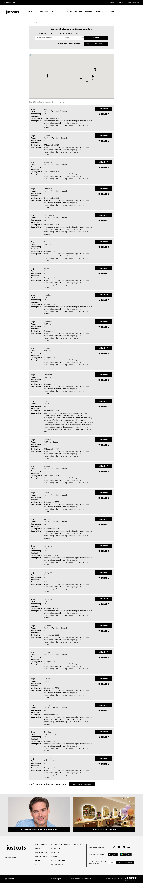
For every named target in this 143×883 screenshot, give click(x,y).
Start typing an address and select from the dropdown (57, 33)
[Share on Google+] (106, 114)
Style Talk (78, 12)
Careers (88, 12)
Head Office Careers (60, 845)
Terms (54, 857)
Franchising (57, 865)
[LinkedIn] (128, 847)
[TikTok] (119, 847)
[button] (92, 79)
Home (31, 23)
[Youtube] (124, 847)
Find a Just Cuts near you (104, 830)
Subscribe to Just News (125, 863)
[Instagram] (114, 847)
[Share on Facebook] (102, 114)
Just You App (102, 12)
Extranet (78, 845)
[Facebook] (109, 847)
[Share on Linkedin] (104, 114)
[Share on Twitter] (99, 114)
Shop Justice (41, 853)
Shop (54, 12)
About (38, 849)
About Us (44, 12)
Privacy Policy (58, 861)
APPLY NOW (103, 109)
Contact (121, 3)
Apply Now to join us (82, 784)
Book (111, 12)
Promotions (66, 12)
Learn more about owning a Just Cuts (39, 830)
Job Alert (98, 44)
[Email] (108, 114)
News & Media (57, 849)
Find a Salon (32, 12)
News (112, 3)
